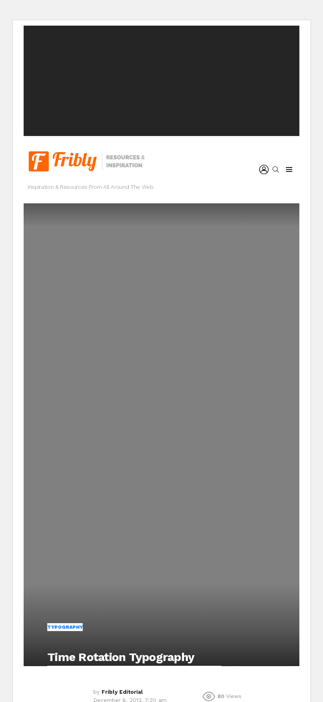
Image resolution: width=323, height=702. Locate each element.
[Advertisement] (161, 81)
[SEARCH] (276, 169)
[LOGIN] (264, 169)
